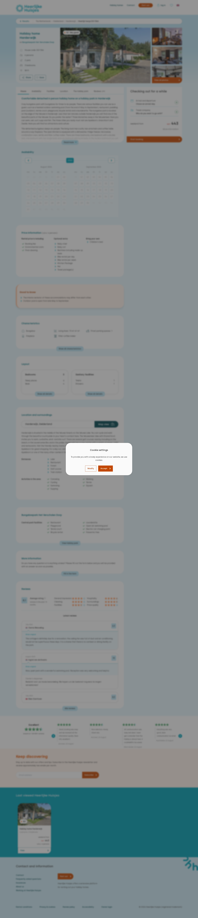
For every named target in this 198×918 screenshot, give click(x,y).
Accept (103, 468)
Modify (91, 468)
